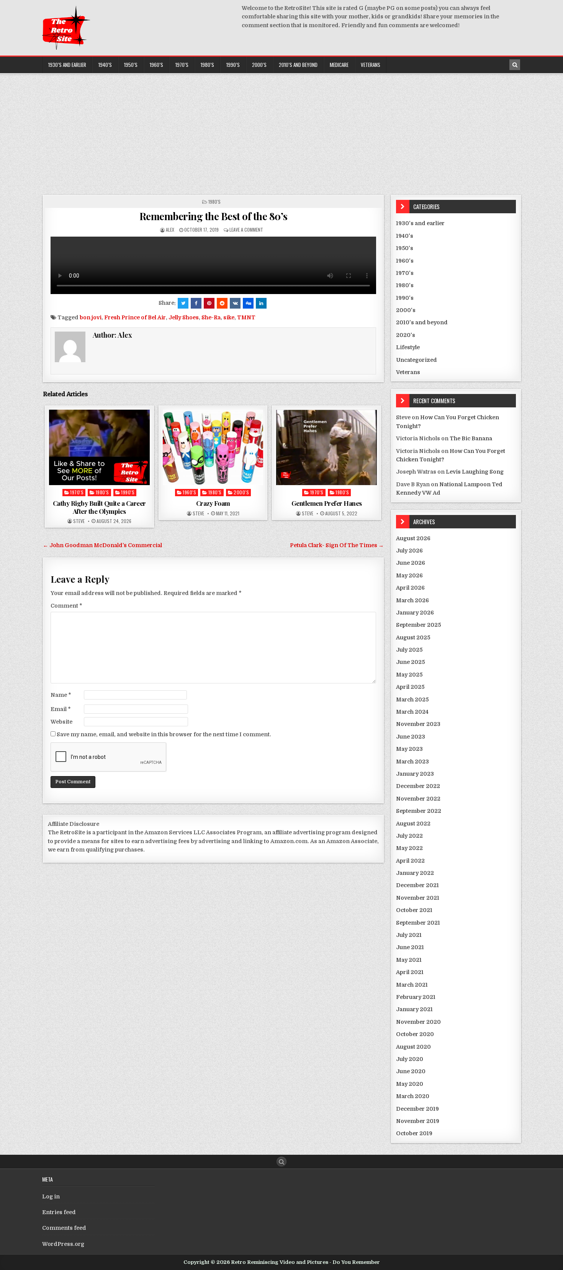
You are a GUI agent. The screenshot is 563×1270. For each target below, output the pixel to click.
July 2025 (409, 650)
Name (61, 695)
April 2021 (410, 972)
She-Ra (211, 317)
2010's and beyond (422, 322)
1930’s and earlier (67, 65)
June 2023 (410, 737)
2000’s (259, 65)
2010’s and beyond (298, 65)
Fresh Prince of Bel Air (135, 317)
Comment (66, 606)
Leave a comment (246, 229)
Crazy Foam (213, 503)
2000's (241, 492)
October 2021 (414, 910)
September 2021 (418, 923)
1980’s (207, 65)
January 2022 (415, 873)
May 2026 (409, 575)
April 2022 (410, 861)
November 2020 (418, 1022)
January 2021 (414, 1009)
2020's (405, 335)
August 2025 (413, 637)
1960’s (156, 65)
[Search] (514, 64)
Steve (79, 521)
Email (61, 709)
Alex (170, 229)
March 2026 (412, 600)
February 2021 (415, 997)
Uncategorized (416, 360)
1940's (404, 236)
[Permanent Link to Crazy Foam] (213, 447)
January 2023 (415, 774)
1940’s (105, 65)
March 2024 (412, 712)
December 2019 (417, 1109)
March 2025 (412, 699)
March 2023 (412, 761)
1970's (76, 492)
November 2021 (417, 898)
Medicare (339, 65)
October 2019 (414, 1133)
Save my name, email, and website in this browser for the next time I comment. (164, 734)
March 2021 (412, 985)
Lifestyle (408, 347)
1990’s (233, 65)
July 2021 (409, 935)
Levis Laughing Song (475, 472)
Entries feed (59, 1212)
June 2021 (410, 947)
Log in (51, 1196)
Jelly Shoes (184, 317)
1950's (404, 248)
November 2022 (418, 799)
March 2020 (412, 1096)
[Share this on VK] (235, 303)
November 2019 (417, 1121)
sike (228, 317)
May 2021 (409, 960)
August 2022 (413, 824)
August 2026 (413, 538)
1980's (214, 201)
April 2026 (410, 588)
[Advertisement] (281, 131)
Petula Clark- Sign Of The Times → (337, 545)
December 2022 (418, 786)
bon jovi (90, 317)
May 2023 (409, 749)
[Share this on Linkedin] (261, 303)
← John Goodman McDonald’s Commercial (102, 545)
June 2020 (411, 1071)
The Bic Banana (471, 438)
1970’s (181, 65)
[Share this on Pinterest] (209, 303)
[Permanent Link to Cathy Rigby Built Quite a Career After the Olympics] (99, 447)
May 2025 (409, 675)
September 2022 (418, 811)
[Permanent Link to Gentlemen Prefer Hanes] (326, 447)
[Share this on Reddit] (222, 303)
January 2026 (415, 613)
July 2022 (409, 836)
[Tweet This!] (183, 303)
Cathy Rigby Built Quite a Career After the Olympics (99, 507)
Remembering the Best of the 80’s (213, 216)
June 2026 (410, 563)
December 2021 (417, 885)
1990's (127, 492)
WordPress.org (63, 1244)
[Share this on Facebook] (196, 303)
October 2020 (415, 1034)
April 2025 (410, 687)
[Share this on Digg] (248, 303)
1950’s (130, 65)
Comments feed (64, 1228)
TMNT (246, 317)
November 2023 (418, 724)
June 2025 (410, 662)
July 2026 (409, 551)
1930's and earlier (420, 223)
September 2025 (418, 625)
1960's (189, 492)
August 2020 (413, 1047)
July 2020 (409, 1059)
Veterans (370, 65)
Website (61, 722)
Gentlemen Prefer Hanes (326, 503)
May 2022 (409, 848)
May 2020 (409, 1084)
